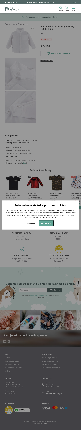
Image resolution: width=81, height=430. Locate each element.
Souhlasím (46, 223)
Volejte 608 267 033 (35, 2)
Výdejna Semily (11, 2)
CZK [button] (73, 2)
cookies (13, 213)
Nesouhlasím (31, 223)
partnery (56, 213)
